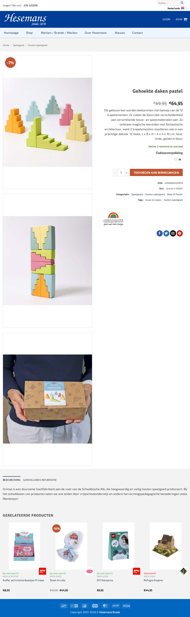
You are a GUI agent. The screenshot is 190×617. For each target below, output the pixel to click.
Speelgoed (18, 45)
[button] (166, 19)
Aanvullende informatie (40, 479)
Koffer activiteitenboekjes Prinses (23, 580)
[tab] (11, 480)
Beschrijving (11, 479)
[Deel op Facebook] (160, 233)
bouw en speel (153, 199)
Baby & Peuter (175, 194)
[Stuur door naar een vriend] (173, 233)
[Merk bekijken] (42, 571)
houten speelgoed (173, 199)
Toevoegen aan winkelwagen (156, 172)
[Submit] (182, 3)
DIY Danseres (105, 580)
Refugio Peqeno (153, 580)
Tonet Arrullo (57, 580)
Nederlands (174, 8)
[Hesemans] (25, 19)
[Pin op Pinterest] (180, 233)
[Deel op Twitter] (166, 233)
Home (6, 45)
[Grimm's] (113, 219)
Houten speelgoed (37, 45)
